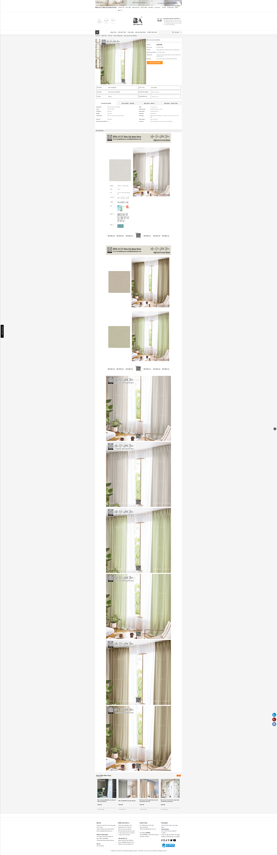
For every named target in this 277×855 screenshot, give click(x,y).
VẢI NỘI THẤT (122, 32)
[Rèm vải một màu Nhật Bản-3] (138, 572)
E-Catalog (157, 7)
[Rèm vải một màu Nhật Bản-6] (138, 770)
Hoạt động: (142, 119)
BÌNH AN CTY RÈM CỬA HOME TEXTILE (106, 7)
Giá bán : (99, 96)
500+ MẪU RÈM (99, 21)
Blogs (164, 7)
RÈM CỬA (113, 32)
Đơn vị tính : (142, 87)
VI (121, 10)
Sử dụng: (141, 115)
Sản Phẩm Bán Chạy (103, 775)
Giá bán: (148, 44)
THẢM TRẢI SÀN (152, 32)
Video (176, 7)
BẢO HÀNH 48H (106, 21)
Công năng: (99, 115)
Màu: (140, 107)
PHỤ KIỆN (131, 32)
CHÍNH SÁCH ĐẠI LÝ (123, 823)
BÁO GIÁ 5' (113, 21)
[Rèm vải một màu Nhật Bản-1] (138, 244)
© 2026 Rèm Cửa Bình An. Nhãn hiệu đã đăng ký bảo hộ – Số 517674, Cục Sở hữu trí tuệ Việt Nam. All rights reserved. (138, 850)
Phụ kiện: (141, 113)
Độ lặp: (98, 113)
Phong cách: (142, 109)
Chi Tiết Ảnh (99, 130)
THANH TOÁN (143, 823)
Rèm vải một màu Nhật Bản (153, 40)
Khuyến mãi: (149, 54)
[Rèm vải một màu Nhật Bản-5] (138, 704)
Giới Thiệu (128, 7)
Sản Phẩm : (99, 87)
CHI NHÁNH (164, 823)
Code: (97, 109)
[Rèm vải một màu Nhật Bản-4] (138, 638)
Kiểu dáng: (142, 111)
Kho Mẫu (150, 7)
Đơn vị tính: (149, 47)
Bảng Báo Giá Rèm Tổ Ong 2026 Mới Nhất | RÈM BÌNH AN (172, 18)
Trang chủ (121, 7)
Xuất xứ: (98, 119)
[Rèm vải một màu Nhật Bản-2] (138, 374)
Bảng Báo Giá (135, 7)
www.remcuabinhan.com (128, 844)
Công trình (144, 7)
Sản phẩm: (99, 91)
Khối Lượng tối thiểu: (151, 52)
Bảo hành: (149, 58)
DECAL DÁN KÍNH (140, 32)
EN (119, 10)
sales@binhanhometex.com (127, 842)
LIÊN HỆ (98, 823)
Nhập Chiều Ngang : (144, 91)
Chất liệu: (98, 111)
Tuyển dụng (170, 7)
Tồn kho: (149, 49)
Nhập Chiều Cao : (144, 96)
